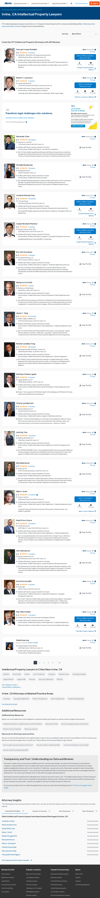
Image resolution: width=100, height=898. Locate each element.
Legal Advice (5, 881)
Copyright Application (21, 699)
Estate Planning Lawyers (58, 888)
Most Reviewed (66, 811)
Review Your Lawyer (8, 877)
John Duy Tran (21, 432)
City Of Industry (39, 674)
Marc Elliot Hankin (23, 612)
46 (59, 663)
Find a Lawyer (6, 874)
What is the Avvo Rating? (12, 729)
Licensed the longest (14, 811)
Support (78, 881)
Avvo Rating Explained (82, 884)
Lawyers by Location (20, 3)
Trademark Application (76, 699)
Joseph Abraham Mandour (27, 224)
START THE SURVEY (78, 126)
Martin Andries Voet (9, 825)
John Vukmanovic (23, 551)
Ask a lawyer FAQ (51, 724)
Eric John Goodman (24, 252)
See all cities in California (10, 687)
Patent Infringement (40, 699)
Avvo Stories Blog (7, 888)
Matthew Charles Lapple (26, 374)
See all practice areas (9, 704)
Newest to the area (41, 811)
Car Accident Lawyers (58, 892)
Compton (51, 674)
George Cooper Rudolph (26, 49)
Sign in (95, 3)
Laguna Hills (21, 679)
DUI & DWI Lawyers (56, 884)
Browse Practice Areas (9, 884)
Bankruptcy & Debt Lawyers (60, 874)
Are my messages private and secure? (74, 724)
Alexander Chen (22, 136)
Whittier (60, 679)
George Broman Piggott (11, 854)
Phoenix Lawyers (31, 895)
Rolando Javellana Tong (25, 343)
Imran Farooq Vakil (23, 581)
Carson (27, 674)
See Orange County (9, 685)
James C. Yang (22, 313)
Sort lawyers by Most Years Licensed (15, 860)
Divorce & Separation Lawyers (60, 895)
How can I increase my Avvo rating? (76, 745)
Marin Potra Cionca (24, 520)
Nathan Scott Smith (24, 282)
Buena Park (17, 674)
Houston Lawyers (31, 884)
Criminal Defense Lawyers (59, 881)
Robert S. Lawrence (24, 78)
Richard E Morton (8, 840)
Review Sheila (33, 643)
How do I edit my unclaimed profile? (15, 750)
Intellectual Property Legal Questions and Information (22, 724)
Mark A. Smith (7, 832)
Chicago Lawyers (31, 881)
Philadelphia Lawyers (32, 892)
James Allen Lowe (8, 828)
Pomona (32, 679)
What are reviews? (31, 729)
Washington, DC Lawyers (34, 888)
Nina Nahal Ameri (23, 463)
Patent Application (57, 699)
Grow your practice (81, 3)
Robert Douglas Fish (9, 836)
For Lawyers (5, 892)
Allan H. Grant (21, 491)
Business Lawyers (56, 877)
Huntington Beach (79, 674)
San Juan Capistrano (46, 679)
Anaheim (6, 674)
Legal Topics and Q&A (59, 3)
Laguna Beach (8, 679)
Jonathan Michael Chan (25, 195)
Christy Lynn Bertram (24, 403)
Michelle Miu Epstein (24, 165)
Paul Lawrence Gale (9, 851)
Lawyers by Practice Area (39, 3)
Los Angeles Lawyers (32, 877)
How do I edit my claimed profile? (48, 745)
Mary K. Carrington (9, 843)
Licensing (6, 699)
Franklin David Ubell (9, 847)
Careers (77, 877)
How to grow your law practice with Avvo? (18, 745)
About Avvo (79, 874)
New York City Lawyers (33, 874)
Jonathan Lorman (8, 821)
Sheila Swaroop (22, 640)
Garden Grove (64, 674)
